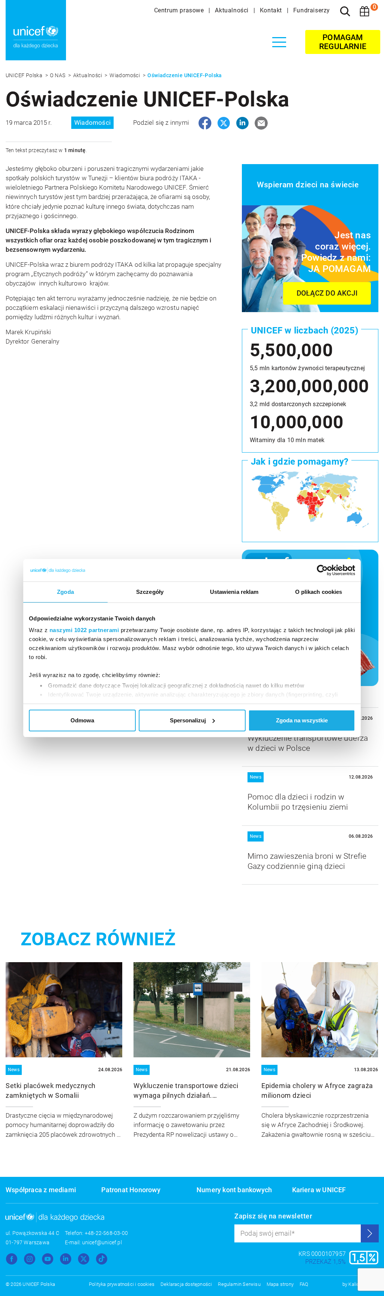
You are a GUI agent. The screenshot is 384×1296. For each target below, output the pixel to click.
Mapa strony (280, 1284)
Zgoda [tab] (65, 592)
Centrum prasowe (180, 10)
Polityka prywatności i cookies (121, 1284)
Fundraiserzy (311, 10)
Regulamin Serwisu (239, 1284)
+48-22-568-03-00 (106, 1233)
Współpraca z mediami (41, 1190)
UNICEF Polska (25, 75)
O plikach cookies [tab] (318, 592)
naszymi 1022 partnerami (84, 630)
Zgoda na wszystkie (302, 720)
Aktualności (232, 10)
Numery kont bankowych (234, 1190)
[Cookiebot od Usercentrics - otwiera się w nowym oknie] (322, 570)
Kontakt (272, 10)
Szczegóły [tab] (150, 592)
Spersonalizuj (188, 720)
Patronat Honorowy (130, 1190)
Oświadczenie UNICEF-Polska (184, 75)
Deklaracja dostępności (186, 1284)
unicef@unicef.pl (102, 1242)
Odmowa (82, 720)
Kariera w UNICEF (319, 1190)
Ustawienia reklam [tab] (234, 592)
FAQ (304, 1284)
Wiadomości (125, 75)
